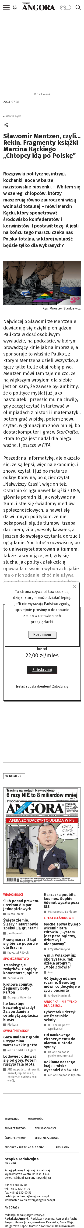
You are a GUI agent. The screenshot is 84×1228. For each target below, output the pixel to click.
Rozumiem (42, 634)
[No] (74, 586)
